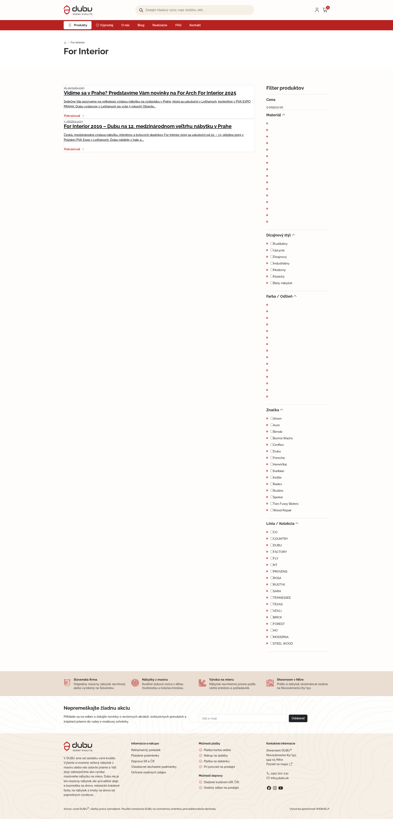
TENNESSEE (282, 598)
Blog (141, 25)
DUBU (277, 545)
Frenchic (279, 458)
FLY (275, 558)
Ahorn (277, 418)
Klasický (279, 276)
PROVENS (280, 571)
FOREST (279, 624)
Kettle (277, 477)
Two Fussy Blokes (285, 504)
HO (275, 630)
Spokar (278, 497)
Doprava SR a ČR (142, 761)
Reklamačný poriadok (146, 750)
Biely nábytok (282, 283)
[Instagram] (274, 788)
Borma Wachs (283, 438)
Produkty (80, 25)
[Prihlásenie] (317, 10)
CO (275, 532)
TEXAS (278, 604)
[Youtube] (280, 788)
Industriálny (281, 263)
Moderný (279, 270)
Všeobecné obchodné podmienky (154, 766)
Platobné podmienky (145, 755)
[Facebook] (268, 788)
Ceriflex (278, 445)
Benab (277, 432)
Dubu (277, 451)
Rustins (278, 491)
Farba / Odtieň (279, 296)
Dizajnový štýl (278, 235)
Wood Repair (282, 510)
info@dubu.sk (280, 778)
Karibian (278, 471)
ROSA (277, 578)
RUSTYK (279, 584)
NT (275, 565)
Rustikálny (280, 244)
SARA (277, 591)
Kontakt (195, 25)
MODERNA (281, 637)
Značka (272, 410)
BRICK (277, 617)
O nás (125, 25)
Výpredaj (106, 25)
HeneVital (280, 464)
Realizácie (159, 25)
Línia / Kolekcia (280, 523)
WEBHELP (322, 808)
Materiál (273, 115)
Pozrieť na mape (277, 764)
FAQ (178, 25)
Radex (277, 484)
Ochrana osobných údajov (148, 772)
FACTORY (280, 552)
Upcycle (279, 250)
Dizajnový (280, 257)
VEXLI (277, 611)
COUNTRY (280, 539)
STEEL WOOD (283, 643)
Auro (276, 425)
